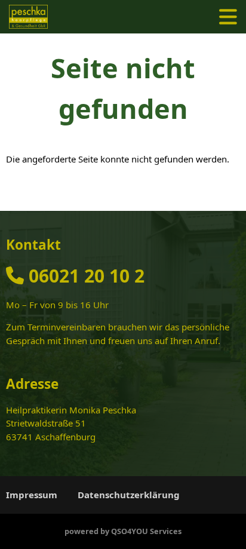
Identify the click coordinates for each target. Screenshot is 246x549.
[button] (228, 17)
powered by (123, 531)
